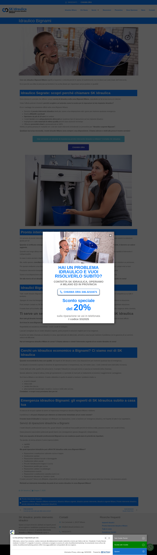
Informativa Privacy (70, 552)
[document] (78, 277)
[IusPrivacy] (106, 552)
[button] (110, 235)
